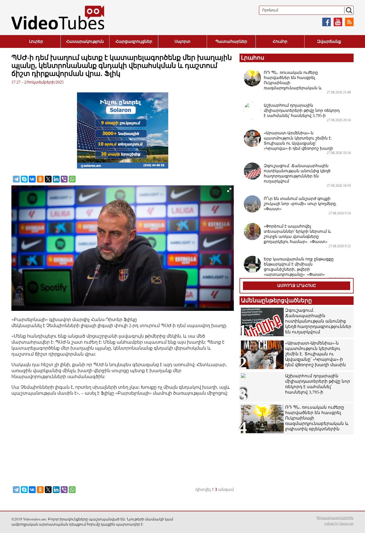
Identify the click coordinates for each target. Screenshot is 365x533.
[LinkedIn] (56, 179)
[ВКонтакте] (32, 179)
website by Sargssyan (339, 524)
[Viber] (64, 179)
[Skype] (24, 179)
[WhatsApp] (72, 179)
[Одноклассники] (40, 179)
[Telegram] (16, 179)
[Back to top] (355, 523)
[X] (48, 179)
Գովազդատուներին (335, 518)
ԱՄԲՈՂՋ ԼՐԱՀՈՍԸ (296, 285)
